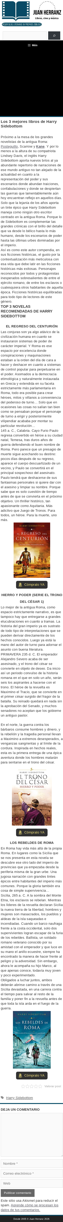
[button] (32, 585)
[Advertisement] (31, 83)
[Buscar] (54, 35)
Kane (40, 146)
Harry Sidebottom (19, 1098)
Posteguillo (9, 146)
